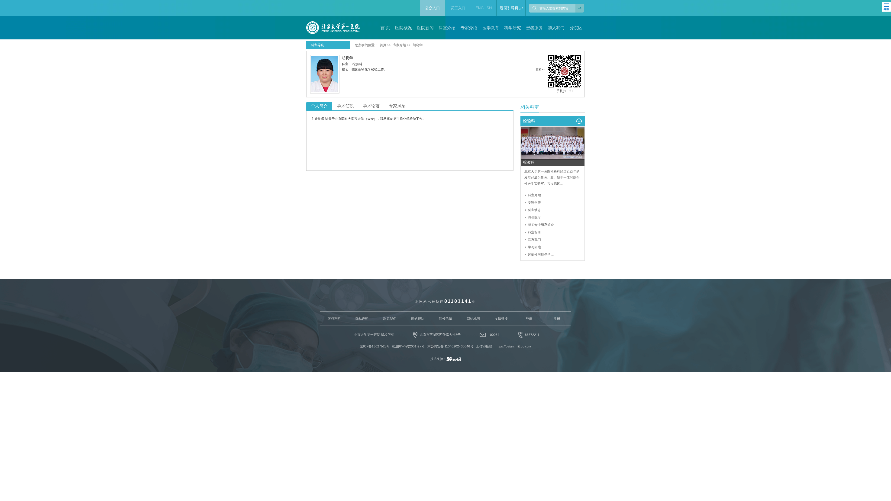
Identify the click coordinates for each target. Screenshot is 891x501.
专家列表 (534, 202)
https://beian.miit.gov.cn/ (513, 346)
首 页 (385, 28)
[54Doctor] (453, 359)
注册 (557, 319)
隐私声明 (361, 319)
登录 (529, 319)
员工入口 (458, 8)
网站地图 (473, 319)
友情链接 (501, 319)
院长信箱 (445, 319)
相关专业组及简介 (541, 225)
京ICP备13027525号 (375, 346)
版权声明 (334, 319)
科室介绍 (534, 195)
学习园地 (534, 247)
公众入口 (432, 8)
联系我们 (534, 239)
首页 (383, 45)
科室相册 (534, 232)
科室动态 (534, 210)
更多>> (540, 69)
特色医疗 (534, 217)
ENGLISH (483, 8)
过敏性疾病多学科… (542, 254)
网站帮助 (417, 319)
